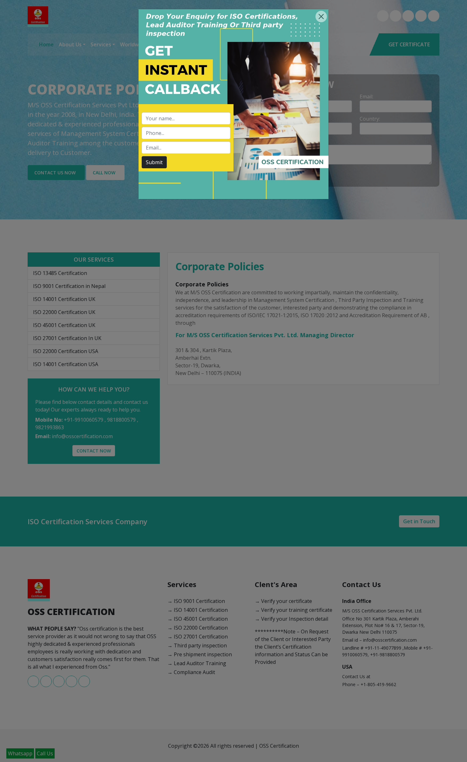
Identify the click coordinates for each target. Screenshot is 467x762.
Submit (154, 162)
